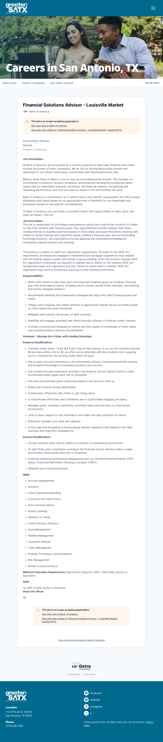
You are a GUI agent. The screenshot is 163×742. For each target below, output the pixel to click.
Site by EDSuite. (136, 722)
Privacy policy (74, 674)
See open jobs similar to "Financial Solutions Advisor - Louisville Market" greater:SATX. (76, 130)
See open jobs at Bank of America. (49, 125)
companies (33, 82)
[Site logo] (17, 8)
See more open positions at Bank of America (82, 640)
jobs (10, 82)
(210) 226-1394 (14, 726)
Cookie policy (89, 674)
